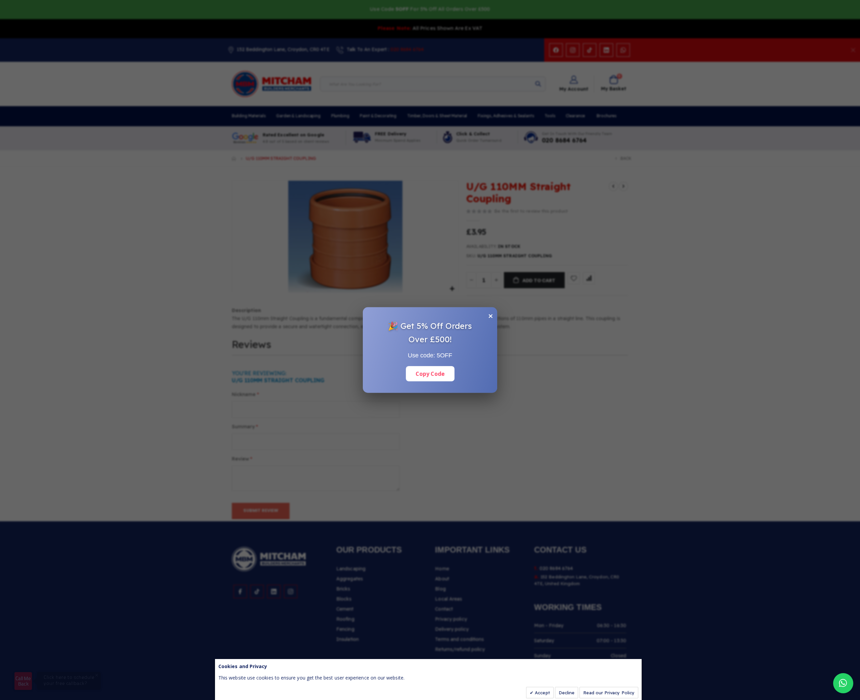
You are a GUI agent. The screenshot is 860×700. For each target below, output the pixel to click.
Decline (567, 692)
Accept (541, 692)
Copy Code (430, 374)
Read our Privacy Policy (609, 692)
